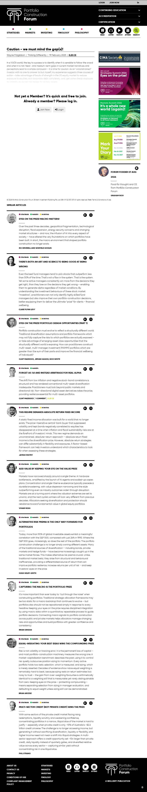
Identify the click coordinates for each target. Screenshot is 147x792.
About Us (11, 765)
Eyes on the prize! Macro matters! (39, 218)
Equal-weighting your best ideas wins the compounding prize (56, 643)
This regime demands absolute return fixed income (49, 412)
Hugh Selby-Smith (27, 573)
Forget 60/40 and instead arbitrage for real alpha (50, 372)
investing (45, 214)
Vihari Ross (24, 508)
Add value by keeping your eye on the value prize (48, 468)
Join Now (114, 2)
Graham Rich (117, 195)
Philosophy (82, 32)
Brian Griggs (25, 630)
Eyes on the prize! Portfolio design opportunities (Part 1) (53, 323)
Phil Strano (25, 753)
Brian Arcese (25, 693)
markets (35, 214)
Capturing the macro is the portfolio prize (45, 586)
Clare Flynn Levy (27, 309)
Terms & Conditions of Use (101, 200)
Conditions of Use (16, 777)
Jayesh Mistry (26, 455)
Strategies (13, 32)
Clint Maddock (26, 398)
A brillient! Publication (117, 781)
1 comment (40, 398)
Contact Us (13, 769)
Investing (46, 32)
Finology (63, 32)
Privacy (11, 773)
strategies (24, 214)
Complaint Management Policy (19, 783)
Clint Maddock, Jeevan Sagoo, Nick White (39, 359)
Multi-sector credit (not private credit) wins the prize (52, 706)
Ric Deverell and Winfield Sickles (35, 248)
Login (102, 2)
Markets (30, 32)
